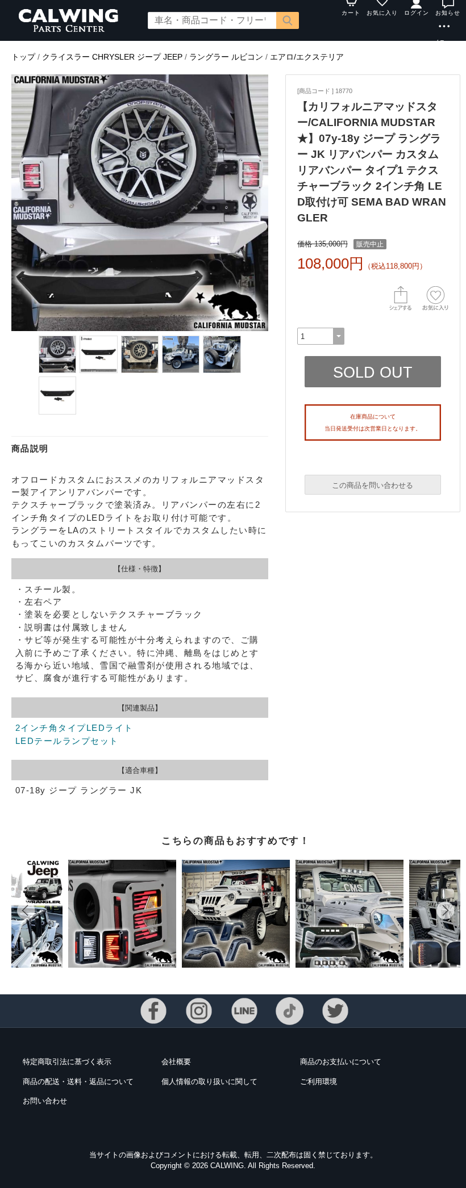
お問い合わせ (45, 1101)
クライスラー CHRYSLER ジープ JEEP (112, 56)
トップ (23, 56)
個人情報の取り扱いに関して (209, 1081)
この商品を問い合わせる (372, 485)
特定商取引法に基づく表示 (67, 1061)
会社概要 (176, 1061)
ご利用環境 (318, 1081)
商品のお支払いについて (340, 1061)
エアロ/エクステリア (307, 56)
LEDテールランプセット (67, 741)
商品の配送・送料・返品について (78, 1081)
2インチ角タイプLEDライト (74, 728)
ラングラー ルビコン (226, 56)
